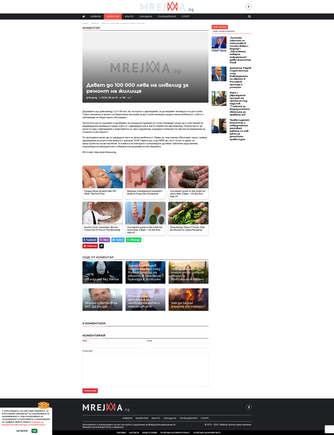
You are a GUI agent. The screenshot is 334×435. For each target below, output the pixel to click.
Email (149, 341)
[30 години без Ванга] (102, 272)
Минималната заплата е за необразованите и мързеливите (144, 301)
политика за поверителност (31, 425)
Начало (85, 23)
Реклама (121, 433)
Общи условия (149, 433)
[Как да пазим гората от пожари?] (188, 299)
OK (34, 430)
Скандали (145, 16)
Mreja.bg (92, 97)
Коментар (112, 16)
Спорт (185, 16)
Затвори (22, 430)
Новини (96, 16)
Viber (106, 240)
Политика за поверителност (175, 433)
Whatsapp (135, 240)
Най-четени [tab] (220, 27)
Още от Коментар (98, 257)
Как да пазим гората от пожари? (188, 304)
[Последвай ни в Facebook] (249, 7)
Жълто (129, 16)
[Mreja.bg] (106, 407)
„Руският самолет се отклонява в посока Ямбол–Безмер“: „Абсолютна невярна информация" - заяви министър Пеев (240, 50)
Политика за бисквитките (206, 433)
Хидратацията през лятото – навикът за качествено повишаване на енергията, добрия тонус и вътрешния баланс (187, 267)
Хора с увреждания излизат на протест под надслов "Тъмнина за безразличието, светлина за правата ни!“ (240, 103)
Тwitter (119, 240)
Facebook (91, 240)
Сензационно (167, 16)
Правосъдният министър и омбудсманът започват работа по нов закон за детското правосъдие (239, 130)
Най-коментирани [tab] (224, 31)
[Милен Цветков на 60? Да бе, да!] (102, 299)
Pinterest (92, 246)
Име (85, 341)
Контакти (134, 433)
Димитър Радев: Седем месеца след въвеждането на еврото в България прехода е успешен (144, 272)
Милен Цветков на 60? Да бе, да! (101, 304)
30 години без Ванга (102, 279)
